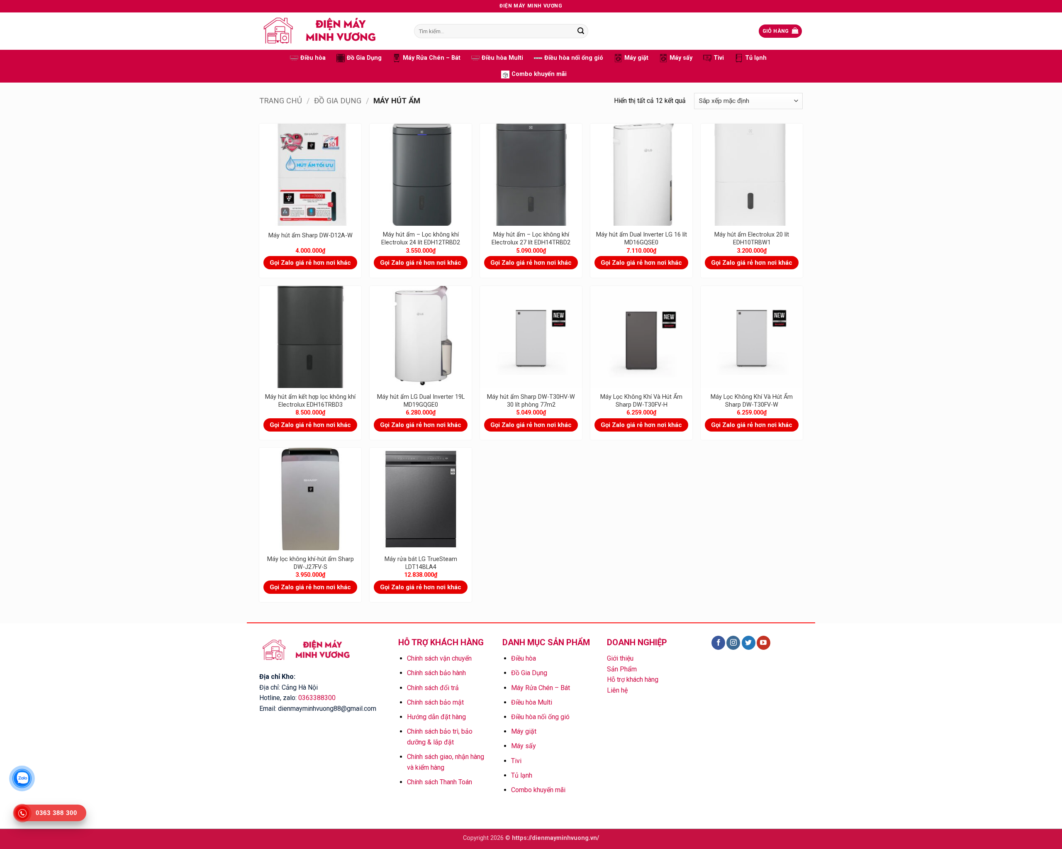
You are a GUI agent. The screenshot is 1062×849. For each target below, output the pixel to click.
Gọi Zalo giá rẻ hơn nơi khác (310, 262)
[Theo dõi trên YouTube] (763, 643)
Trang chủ (280, 100)
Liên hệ (617, 690)
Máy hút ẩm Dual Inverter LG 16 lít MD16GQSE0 (641, 238)
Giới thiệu (620, 658)
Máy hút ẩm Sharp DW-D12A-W (310, 235)
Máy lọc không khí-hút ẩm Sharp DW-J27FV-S (310, 563)
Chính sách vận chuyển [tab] (439, 658)
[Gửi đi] (581, 31)
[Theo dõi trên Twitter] (748, 643)
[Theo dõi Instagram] (733, 643)
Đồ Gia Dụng (364, 57)
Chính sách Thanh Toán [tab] (439, 782)
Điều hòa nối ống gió (573, 57)
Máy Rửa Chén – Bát (431, 57)
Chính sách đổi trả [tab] (433, 688)
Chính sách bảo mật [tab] (435, 702)
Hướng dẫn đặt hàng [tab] (436, 717)
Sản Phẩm (622, 669)
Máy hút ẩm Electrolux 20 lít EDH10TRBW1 (751, 238)
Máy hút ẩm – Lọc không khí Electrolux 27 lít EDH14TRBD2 (531, 238)
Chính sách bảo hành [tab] (436, 673)
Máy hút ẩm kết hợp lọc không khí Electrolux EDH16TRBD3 (310, 400)
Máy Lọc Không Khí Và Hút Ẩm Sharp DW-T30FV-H (641, 400)
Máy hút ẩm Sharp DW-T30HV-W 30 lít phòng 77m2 (531, 400)
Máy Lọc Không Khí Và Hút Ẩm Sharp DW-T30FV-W (752, 400)
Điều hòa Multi (502, 57)
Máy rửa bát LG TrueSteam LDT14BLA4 (421, 563)
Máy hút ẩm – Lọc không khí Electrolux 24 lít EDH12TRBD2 (420, 238)
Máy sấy (681, 57)
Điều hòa (313, 57)
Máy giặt (636, 57)
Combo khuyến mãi (539, 74)
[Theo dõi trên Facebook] (718, 643)
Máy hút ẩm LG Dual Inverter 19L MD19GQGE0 (421, 400)
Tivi (719, 57)
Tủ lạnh (756, 57)
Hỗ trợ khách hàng (632, 679)
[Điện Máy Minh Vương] (330, 31)
